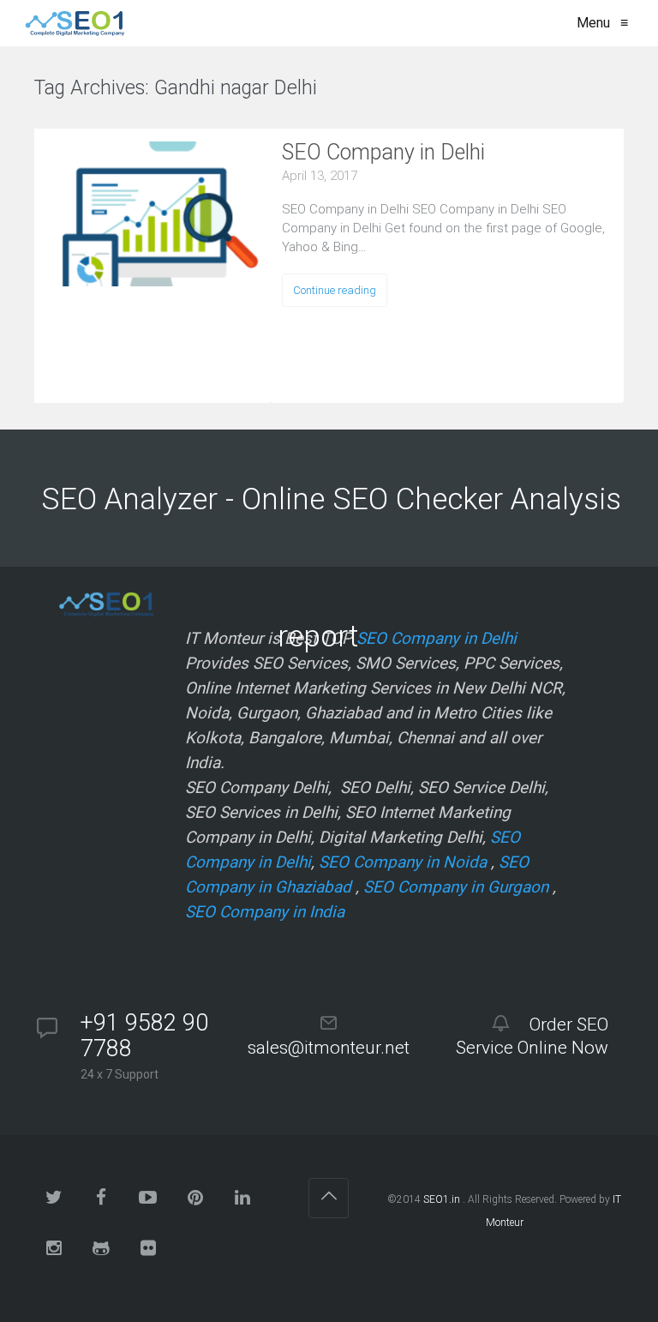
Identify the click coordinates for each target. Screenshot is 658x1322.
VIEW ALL (369, 90)
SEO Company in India (264, 912)
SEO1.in (441, 1199)
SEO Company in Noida (403, 862)
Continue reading (334, 290)
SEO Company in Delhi (383, 152)
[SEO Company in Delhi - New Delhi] (71, 23)
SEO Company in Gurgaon (455, 887)
